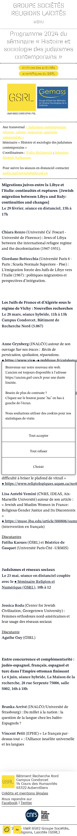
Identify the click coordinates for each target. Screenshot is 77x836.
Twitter (26, 802)
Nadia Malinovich (39, 153)
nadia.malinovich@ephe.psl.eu (25, 173)
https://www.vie (19, 360)
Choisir (38, 467)
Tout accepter (38, 436)
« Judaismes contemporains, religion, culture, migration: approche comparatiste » (35, 132)
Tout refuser (38, 451)
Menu (38, 21)
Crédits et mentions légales (25, 793)
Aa (17, 829)
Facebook (10, 802)
